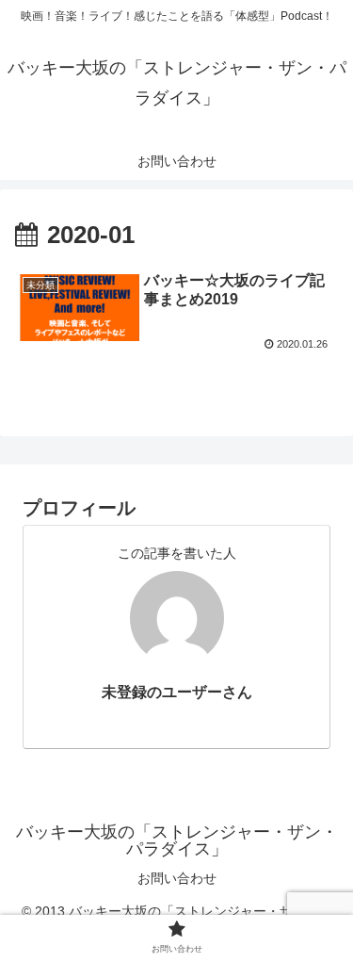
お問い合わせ (177, 878)
